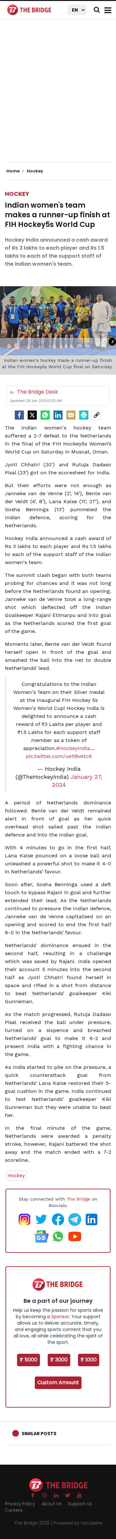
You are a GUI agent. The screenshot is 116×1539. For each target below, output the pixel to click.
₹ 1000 (89, 1359)
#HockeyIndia (73, 748)
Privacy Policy (20, 1504)
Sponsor (60, 1316)
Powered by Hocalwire (77, 1523)
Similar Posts (39, 1433)
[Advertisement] (58, 96)
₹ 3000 (59, 1359)
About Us (52, 1504)
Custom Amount (58, 1382)
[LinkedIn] (58, 415)
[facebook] (19, 415)
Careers (14, 1510)
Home (13, 171)
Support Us (80, 1504)
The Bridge (78, 1199)
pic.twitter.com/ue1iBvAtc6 (59, 756)
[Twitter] (32, 415)
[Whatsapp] (45, 415)
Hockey (17, 194)
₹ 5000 (28, 1359)
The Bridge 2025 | (33, 1523)
